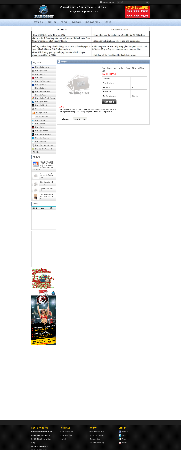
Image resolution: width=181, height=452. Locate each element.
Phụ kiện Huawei (41, 127)
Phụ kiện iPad (40, 109)
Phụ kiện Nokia (40, 85)
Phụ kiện (52, 22)
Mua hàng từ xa (92, 22)
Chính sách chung (66, 431)
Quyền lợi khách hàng (97, 431)
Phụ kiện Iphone (41, 71)
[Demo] (43, 295)
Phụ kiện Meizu (40, 120)
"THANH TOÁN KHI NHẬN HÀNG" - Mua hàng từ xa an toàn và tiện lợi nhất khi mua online (43, 165)
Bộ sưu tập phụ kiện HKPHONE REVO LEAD (47, 176)
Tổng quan (65, 119)
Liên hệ (108, 22)
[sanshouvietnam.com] (43, 344)
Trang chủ (38, 22)
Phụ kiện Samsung (42, 67)
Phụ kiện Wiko (40, 141)
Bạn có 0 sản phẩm (108, 2)
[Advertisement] (43, 383)
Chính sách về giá (66, 435)
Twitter (124, 435)
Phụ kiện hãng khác (42, 138)
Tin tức (64, 22)
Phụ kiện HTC (40, 74)
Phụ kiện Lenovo (42, 117)
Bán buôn (76, 22)
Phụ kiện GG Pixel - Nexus (45, 98)
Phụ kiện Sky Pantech (43, 81)
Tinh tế (124, 439)
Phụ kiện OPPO (41, 105)
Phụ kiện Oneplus (41, 131)
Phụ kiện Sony (40, 88)
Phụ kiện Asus (40, 95)
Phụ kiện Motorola (41, 102)
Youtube (124, 443)
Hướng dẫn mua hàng (97, 435)
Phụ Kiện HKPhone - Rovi (44, 149)
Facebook (125, 431)
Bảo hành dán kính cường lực (46, 183)
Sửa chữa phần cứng (97, 443)
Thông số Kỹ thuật (80, 119)
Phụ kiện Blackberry (42, 91)
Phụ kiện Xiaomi (41, 113)
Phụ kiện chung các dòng (44, 145)
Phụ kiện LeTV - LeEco (43, 134)
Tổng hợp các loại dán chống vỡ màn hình (46, 196)
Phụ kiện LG (39, 78)
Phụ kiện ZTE (40, 124)
